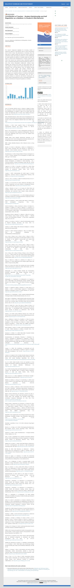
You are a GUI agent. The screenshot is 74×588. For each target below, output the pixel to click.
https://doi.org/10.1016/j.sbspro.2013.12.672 (13, 478)
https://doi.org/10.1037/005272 (26, 377)
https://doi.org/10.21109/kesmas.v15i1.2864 (13, 485)
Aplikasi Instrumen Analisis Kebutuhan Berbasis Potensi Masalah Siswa (60, 53)
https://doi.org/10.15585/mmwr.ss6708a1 (23, 324)
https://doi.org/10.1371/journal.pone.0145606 (14, 242)
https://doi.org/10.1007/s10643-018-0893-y (22, 114)
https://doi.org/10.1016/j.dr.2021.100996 (12, 198)
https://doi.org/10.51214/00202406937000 (15, 37)
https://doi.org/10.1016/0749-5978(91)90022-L (14, 128)
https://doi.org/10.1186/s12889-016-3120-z (13, 268)
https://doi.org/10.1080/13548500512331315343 (14, 330)
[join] (55, 15)
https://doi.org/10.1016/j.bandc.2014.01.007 (13, 192)
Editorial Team (13, 7)
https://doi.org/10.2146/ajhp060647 (17, 176)
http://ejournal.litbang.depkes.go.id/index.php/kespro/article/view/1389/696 (20, 359)
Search (66, 7)
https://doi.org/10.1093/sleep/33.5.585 (12, 170)
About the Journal (39, 7)
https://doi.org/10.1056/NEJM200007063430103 (21, 511)
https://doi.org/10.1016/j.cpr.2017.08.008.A (21, 464)
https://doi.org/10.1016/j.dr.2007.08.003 (12, 180)
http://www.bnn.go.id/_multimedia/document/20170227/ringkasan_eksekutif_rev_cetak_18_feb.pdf (24, 122)
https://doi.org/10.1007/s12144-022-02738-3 (13, 430)
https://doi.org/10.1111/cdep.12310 (11, 203)
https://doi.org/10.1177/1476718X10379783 (17, 316)
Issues (30, 7)
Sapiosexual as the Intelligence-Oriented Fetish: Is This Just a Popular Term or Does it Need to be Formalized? (61, 41)
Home (6, 7)
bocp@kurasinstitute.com (34, 582)
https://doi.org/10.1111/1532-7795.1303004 (13, 311)
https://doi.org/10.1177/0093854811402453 (19, 391)
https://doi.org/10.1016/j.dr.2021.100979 (23, 185)
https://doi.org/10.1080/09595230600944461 (23, 302)
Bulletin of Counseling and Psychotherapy (19, 4)
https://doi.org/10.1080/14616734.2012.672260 (14, 540)
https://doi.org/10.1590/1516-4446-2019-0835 (14, 151)
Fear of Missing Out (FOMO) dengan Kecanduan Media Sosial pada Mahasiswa (61, 35)
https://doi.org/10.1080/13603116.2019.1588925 (18, 553)
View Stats (45, 582)
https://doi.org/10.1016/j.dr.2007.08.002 (22, 515)
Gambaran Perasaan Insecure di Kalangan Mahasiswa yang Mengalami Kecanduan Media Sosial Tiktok (61, 29)
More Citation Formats (44, 68)
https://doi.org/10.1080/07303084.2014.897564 (14, 224)
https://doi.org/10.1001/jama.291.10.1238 (13, 384)
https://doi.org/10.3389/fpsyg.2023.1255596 (22, 560)
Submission (48, 7)
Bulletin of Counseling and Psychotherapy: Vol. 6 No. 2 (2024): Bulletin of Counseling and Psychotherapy (28, 570)
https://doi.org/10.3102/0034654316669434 (13, 440)
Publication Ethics (22, 7)
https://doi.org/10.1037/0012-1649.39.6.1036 (25, 446)
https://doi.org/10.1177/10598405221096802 (24, 471)
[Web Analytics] (41, 582)
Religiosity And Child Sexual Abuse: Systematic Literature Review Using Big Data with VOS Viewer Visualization (28, 569)
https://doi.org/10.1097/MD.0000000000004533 (23, 257)
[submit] (55, 11)
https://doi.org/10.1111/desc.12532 (26, 523)
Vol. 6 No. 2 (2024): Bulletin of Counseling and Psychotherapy (44, 76)
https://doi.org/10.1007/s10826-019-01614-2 (13, 373)
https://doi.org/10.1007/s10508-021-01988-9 (13, 291)
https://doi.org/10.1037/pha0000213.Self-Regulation (15, 505)
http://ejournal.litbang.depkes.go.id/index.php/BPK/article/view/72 (18, 284)
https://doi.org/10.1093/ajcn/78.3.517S (12, 366)
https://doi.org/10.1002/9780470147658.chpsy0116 (24, 163)
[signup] (55, 13)
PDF (40, 44)
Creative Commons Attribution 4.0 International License (44, 96)
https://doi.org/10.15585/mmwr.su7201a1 (13, 412)
